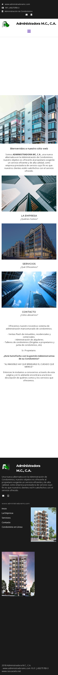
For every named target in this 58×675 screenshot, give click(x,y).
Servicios (6, 517)
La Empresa (7, 513)
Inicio (4, 508)
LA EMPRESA (29, 215)
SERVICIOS (29, 263)
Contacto (6, 522)
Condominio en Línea (12, 526)
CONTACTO (29, 311)
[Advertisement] (29, 66)
